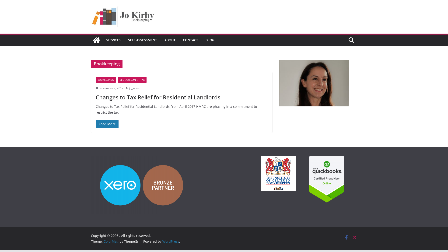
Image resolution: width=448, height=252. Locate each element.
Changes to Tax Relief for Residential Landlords (158, 97)
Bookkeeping (106, 79)
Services (113, 40)
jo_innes (134, 88)
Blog (210, 40)
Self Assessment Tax (132, 79)
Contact (190, 40)
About (169, 40)
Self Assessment (142, 40)
